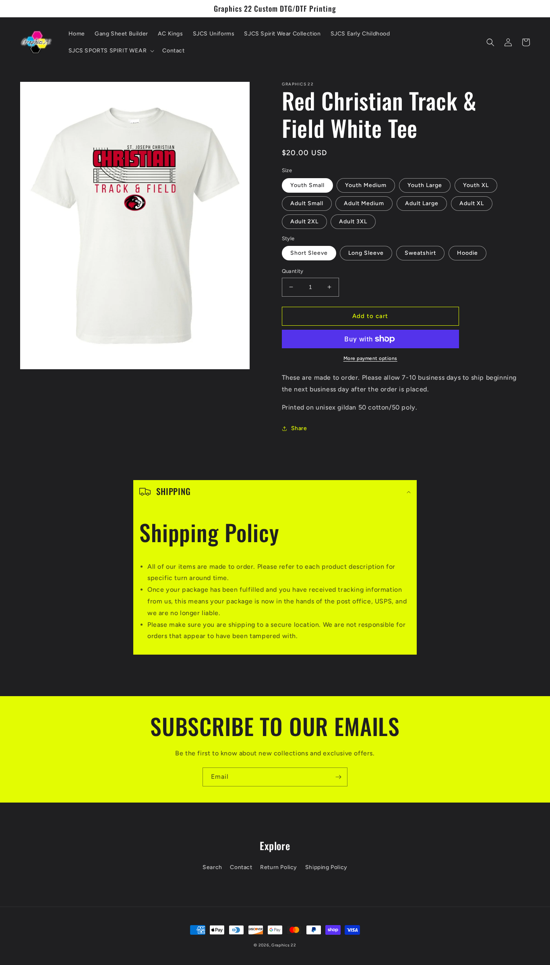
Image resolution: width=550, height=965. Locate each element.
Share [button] (299, 428)
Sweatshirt (420, 253)
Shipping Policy (326, 867)
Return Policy (278, 867)
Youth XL (476, 185)
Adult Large (421, 203)
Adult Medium (364, 203)
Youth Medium (366, 185)
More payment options (370, 358)
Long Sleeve (366, 253)
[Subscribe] (338, 776)
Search (212, 867)
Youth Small (307, 185)
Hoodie (467, 253)
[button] (111, 50)
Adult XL (471, 203)
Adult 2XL (304, 221)
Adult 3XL (353, 221)
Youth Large (424, 185)
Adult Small (306, 203)
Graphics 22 (283, 945)
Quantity (293, 271)
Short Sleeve (309, 253)
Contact (241, 867)
